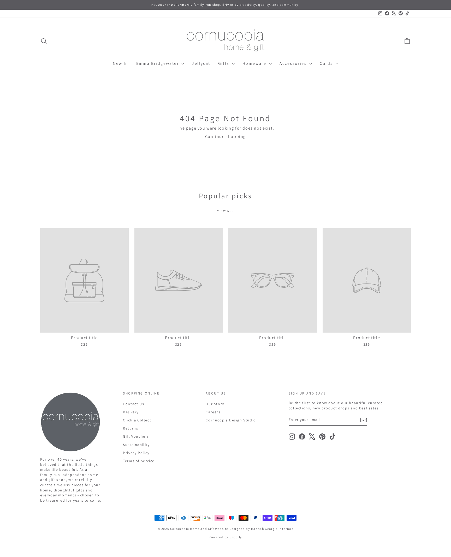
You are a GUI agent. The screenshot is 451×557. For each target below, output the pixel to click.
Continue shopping (225, 136)
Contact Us (133, 404)
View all (225, 211)
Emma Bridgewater (158, 63)
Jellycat (201, 63)
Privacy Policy (136, 452)
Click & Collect (137, 420)
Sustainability (136, 444)
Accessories (294, 63)
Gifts (224, 63)
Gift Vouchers (136, 436)
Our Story (215, 404)
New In (120, 63)
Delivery (131, 412)
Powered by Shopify (225, 537)
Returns (130, 428)
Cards (327, 63)
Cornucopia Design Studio (231, 420)
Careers (213, 412)
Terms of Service (139, 461)
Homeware (255, 63)
